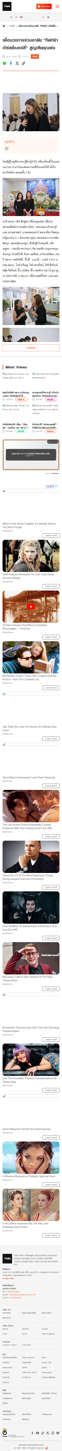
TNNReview (47, 1414)
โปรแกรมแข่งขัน (28, 1393)
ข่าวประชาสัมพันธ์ (48, 1377)
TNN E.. (21, 399)
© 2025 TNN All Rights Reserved (29, 1447)
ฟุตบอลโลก (46, 1398)
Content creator (10, 1344)
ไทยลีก (5, 1403)
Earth (21, 431)
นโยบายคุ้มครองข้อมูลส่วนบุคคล (31, 1444)
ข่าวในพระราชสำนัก (10, 1357)
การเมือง (6, 1362)
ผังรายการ (7, 1317)
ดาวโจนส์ (6, 1377)
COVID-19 (26, 1377)
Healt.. (51, 399)
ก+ (21, 17)
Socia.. (51, 431)
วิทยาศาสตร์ (26, 1362)
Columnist (26, 1344)
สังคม (44, 1357)
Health (45, 1328)
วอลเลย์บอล (7, 1398)
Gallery (6, 1382)
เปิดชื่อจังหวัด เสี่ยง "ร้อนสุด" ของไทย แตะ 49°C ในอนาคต (16, 426)
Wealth (25, 1328)
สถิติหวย (25, 1419)
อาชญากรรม (8, 1367)
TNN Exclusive (28, 1357)
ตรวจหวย (6, 1419)
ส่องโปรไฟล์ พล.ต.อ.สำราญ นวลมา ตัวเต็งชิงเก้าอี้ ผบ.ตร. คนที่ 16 (16, 394)
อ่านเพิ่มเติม (31, 348)
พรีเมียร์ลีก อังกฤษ (49, 1393)
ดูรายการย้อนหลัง (29, 1312)
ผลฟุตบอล (7, 1393)
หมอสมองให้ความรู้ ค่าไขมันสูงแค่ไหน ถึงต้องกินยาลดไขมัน (45, 394)
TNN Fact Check (29, 1372)
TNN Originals (48, 1333)
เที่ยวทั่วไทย (26, 1414)
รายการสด (6, 1312)
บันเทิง (12, 26)
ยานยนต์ (6, 1372)
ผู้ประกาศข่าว (47, 1312)
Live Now (46, 6)
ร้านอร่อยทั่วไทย (9, 1414)
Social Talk (46, 1362)
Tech (5, 1333)
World (5, 1328)
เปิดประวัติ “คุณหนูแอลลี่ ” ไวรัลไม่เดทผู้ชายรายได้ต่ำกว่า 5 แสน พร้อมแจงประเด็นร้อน (44, 426)
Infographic (47, 1372)
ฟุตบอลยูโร (26, 1398)
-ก (11, 17)
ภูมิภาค (44, 1367)
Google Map (8, 1278)
